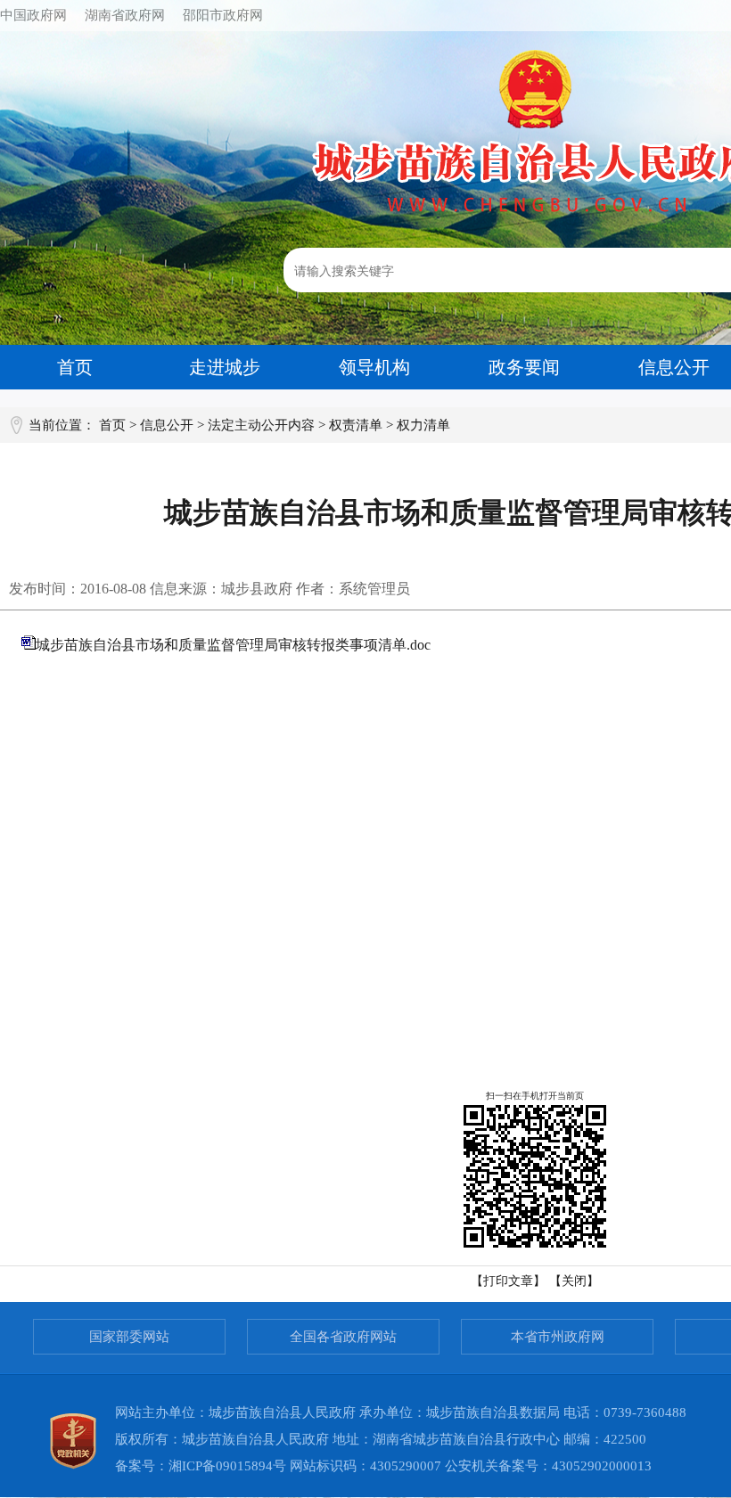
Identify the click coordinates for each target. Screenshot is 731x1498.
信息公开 (166, 425)
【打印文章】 (508, 1281)
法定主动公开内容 (261, 425)
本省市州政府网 (557, 1337)
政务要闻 (524, 367)
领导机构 (374, 367)
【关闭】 (574, 1281)
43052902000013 (602, 1466)
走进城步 (224, 367)
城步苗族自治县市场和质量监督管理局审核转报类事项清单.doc (233, 644)
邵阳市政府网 (223, 15)
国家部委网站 (129, 1337)
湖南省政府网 (125, 15)
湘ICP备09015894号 (227, 1466)
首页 (75, 367)
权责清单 (355, 425)
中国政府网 (33, 15)
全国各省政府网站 (343, 1337)
